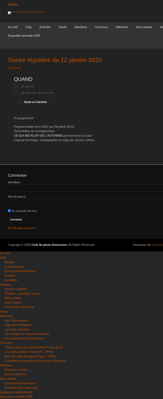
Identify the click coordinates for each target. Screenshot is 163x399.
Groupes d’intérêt (16, 289)
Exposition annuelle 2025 (24, 35)
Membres (81, 27)
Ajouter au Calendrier (35, 102)
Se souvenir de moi (23, 211)
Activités (44, 27)
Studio (62, 27)
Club (28, 27)
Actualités (11, 280)
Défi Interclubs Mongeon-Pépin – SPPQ (30, 356)
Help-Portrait (13, 302)
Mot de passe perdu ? (22, 228)
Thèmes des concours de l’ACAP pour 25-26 (34, 347)
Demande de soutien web (21, 387)
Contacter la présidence (20, 383)
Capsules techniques (18, 324)
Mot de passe (17, 196)
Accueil (12, 27)
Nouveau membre (16, 369)
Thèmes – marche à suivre (22, 293)
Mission (10, 262)
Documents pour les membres (24, 338)
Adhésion (122, 27)
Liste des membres (17, 329)
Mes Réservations (16, 320)
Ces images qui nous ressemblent (27, 333)
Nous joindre (144, 27)
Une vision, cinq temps (19, 307)
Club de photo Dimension (49, 244)
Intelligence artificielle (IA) (16, 392)
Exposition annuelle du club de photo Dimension (35, 360)
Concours (101, 27)
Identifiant (14, 182)
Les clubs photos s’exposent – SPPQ (29, 351)
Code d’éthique (14, 266)
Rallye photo (13, 298)
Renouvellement (15, 374)
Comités (10, 275)
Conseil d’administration (20, 271)
